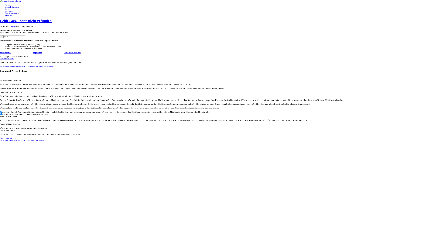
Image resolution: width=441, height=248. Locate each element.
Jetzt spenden (5, 53)
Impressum (37, 53)
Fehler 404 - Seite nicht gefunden (26, 21)
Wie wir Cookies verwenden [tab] (10, 81)
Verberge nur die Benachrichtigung (31, 66)
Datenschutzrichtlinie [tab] (7, 130)
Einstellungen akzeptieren (9, 66)
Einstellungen (49, 66)
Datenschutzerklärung (72, 53)
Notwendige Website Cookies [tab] (11, 92)
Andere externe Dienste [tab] (8, 116)
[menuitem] (223, 5)
